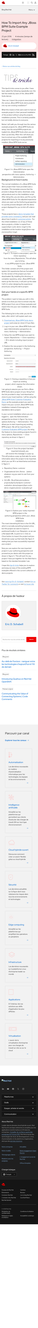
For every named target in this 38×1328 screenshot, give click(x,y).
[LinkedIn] (3, 1089)
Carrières (22, 1190)
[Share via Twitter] (16, 55)
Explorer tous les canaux (15, 740)
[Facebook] (13, 1089)
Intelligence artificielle (14, 806)
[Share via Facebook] (10, 55)
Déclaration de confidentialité (6, 1212)
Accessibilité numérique (27, 1216)
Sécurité (12, 884)
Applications (14, 999)
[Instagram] (23, 1089)
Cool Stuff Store (25, 1198)
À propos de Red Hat (8, 1190)
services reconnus (16, 1141)
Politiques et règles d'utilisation (7, 1216)
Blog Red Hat (7, 10)
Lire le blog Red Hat (26, 1195)
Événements (5, 1192)
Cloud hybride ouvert (18, 849)
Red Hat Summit (6, 1200)
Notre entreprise (7, 1147)
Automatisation (16, 762)
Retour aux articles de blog (11, 66)
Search (31, 639)
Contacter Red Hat (7, 1195)
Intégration (16, 39)
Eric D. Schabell (13, 46)
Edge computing (16, 924)
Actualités (23, 1147)
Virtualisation (15, 1035)
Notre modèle (6, 1151)
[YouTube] (8, 1089)
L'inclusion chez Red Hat (9, 1198)
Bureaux (22, 1192)
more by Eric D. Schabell (14, 581)
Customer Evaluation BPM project (15, 429)
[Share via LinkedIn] (13, 55)
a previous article (24, 219)
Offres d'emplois (25, 1163)
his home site (29, 584)
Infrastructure (15, 962)
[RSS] (33, 55)
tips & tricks (14, 565)
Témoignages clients (8, 1155)
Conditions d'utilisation (27, 1211)
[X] (18, 1089)
